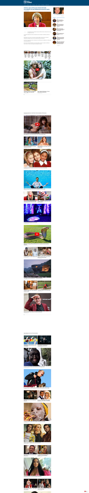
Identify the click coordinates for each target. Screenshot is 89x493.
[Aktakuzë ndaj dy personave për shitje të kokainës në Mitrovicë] (54, 33)
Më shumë (58, 45)
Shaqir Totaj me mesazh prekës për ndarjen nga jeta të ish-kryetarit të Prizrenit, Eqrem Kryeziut (61, 29)
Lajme (57, 23)
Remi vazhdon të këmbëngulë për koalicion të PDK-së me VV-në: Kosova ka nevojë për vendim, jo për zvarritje (60, 42)
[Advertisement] (37, 48)
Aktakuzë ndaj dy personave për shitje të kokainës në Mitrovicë (60, 34)
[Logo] (29, 2)
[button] (64, 5)
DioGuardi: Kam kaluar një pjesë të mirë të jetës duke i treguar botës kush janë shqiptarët (60, 25)
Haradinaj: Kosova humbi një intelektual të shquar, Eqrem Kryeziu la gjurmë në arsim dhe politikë (60, 38)
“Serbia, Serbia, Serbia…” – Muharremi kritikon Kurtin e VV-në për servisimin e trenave (60, 21)
